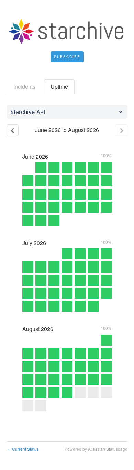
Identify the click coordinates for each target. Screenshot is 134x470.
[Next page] (121, 130)
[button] (67, 56)
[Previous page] (13, 130)
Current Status (23, 449)
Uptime (59, 86)
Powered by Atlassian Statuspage (96, 449)
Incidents (24, 86)
